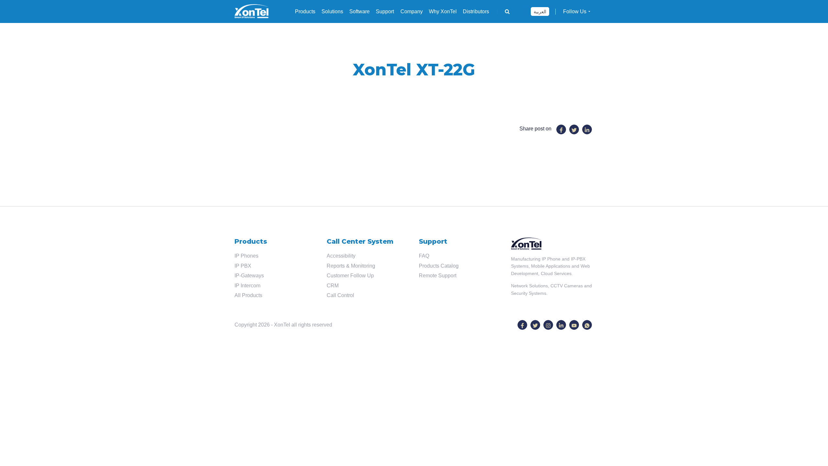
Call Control (340, 295)
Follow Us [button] (574, 11)
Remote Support (437, 275)
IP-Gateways (249, 275)
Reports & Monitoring (351, 266)
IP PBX (242, 266)
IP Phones (246, 256)
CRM (333, 285)
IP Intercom (247, 285)
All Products (248, 295)
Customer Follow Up (350, 275)
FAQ (424, 256)
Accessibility (341, 256)
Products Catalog (439, 266)
